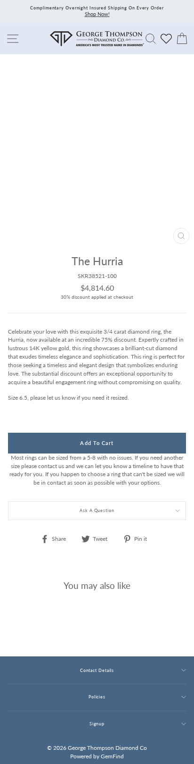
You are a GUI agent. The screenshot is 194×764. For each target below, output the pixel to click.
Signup (97, 723)
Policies (97, 696)
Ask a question (97, 510)
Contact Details (97, 670)
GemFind (112, 756)
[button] (176, 281)
